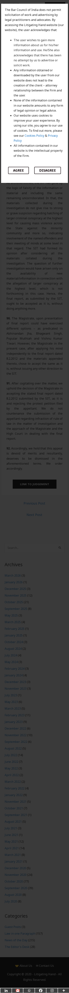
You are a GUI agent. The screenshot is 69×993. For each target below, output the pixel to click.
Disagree (47, 170)
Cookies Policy (34, 136)
